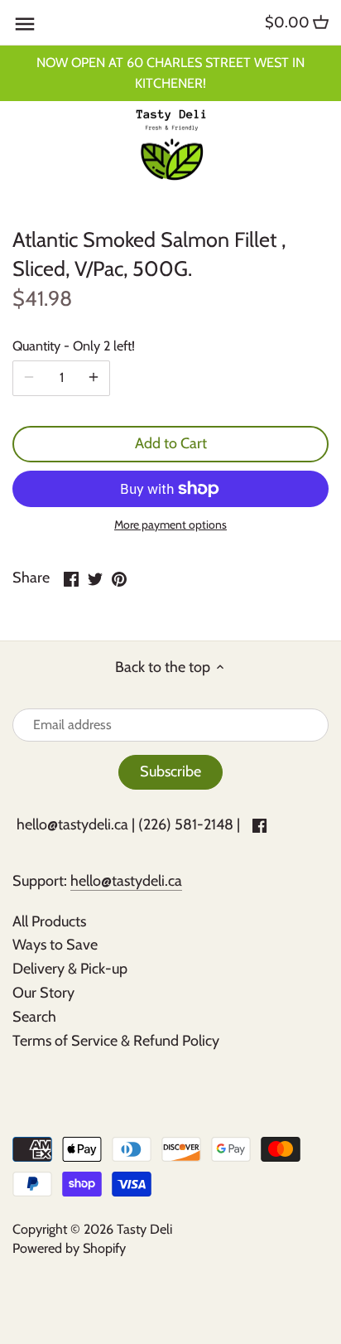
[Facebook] (259, 825)
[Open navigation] (24, 24)
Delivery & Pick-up (69, 969)
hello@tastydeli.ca (72, 824)
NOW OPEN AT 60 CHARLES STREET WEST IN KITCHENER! (170, 72)
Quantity (73, 346)
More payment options (170, 525)
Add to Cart (171, 443)
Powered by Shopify (69, 1248)
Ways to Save (55, 944)
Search (34, 1017)
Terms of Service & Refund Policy (115, 1041)
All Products (49, 921)
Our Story (43, 993)
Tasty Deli (144, 1229)
